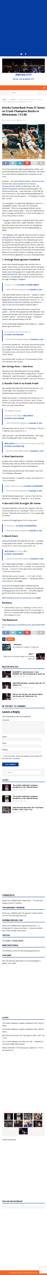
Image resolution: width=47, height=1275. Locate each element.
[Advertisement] (23, 26)
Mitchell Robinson (11, 274)
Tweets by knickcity (9, 1140)
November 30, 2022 (19, 699)
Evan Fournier (16, 302)
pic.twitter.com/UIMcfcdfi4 (14, 334)
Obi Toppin (6, 564)
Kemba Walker (7, 309)
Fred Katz (8, 345)
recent (10, 639)
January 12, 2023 (18, 687)
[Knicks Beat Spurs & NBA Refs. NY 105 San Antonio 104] (23, 1131)
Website (5, 750)
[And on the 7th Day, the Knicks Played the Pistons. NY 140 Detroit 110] (6, 696)
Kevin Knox (6, 586)
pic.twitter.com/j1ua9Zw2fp (14, 418)
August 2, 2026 (18, 790)
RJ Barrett (19, 186)
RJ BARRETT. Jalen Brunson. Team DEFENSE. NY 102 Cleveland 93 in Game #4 (29, 673)
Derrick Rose (39, 181)
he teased (16, 373)
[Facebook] (26, 54)
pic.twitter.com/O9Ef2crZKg (14, 446)
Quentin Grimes (22, 598)
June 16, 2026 (18, 812)
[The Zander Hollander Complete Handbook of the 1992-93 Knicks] (6, 787)
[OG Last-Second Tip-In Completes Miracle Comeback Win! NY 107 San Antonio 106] (28, 1123)
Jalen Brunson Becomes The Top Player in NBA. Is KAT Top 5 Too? (28, 808)
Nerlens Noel (7, 189)
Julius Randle (18, 184)
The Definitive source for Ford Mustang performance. (21, 951)
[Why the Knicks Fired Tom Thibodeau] (18, 1123)
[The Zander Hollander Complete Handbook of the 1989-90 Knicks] (6, 798)
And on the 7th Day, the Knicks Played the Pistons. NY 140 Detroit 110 (28, 695)
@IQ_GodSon (9, 551)
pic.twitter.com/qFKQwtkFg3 (26, 526)
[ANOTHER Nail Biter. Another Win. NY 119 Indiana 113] (6, 685)
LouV (20, 120)
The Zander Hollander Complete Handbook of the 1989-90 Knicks (25, 797)
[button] (44, 87)
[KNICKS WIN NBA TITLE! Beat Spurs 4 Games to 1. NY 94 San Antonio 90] (8, 1123)
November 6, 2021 (10, 120)
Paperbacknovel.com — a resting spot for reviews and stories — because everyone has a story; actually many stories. (22, 928)
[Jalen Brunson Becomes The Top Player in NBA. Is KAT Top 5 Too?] (6, 810)
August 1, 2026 (18, 801)
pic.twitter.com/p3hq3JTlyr (14, 554)
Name (4, 737)
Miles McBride (7, 598)
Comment (5, 720)
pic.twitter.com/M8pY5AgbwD (28, 285)
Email (4, 743)
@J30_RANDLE (28, 415)
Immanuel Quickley (9, 541)
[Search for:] (23, 93)
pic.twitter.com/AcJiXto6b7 (33, 486)
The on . (12, 941)
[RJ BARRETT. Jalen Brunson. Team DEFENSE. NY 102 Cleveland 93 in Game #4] (6, 674)
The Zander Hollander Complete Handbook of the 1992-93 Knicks (25, 786)
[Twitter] (21, 54)
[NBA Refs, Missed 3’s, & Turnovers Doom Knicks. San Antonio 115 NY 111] (37, 1123)
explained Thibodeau (13, 240)
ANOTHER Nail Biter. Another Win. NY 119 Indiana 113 (29, 684)
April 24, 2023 (18, 676)
